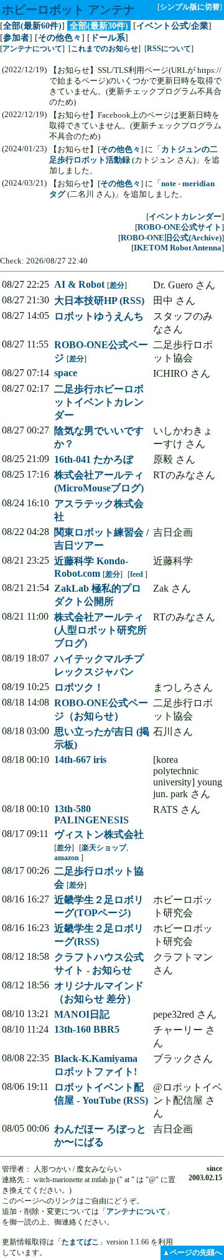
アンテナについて (32, 48)
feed (136, 574)
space (65, 372)
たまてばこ (80, 1242)
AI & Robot (79, 284)
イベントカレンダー (185, 216)
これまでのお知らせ (104, 48)
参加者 (16, 37)
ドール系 (107, 37)
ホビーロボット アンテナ (68, 9)
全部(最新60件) (32, 26)
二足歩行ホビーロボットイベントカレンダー (99, 402)
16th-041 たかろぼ (93, 459)
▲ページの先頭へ (192, 1252)
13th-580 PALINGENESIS (91, 814)
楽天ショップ (104, 847)
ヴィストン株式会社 (99, 834)
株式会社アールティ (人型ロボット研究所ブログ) (100, 630)
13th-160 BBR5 (86, 1029)
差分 (117, 285)
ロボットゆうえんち (99, 316)
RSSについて (169, 48)
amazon (66, 857)
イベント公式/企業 (172, 26)
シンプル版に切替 (190, 6)
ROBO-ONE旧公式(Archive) (171, 238)
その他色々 (60, 37)
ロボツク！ (79, 687)
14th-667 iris (80, 759)
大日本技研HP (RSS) (99, 300)
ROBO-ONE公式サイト (180, 227)
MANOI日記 (82, 1014)
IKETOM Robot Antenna (178, 248)
